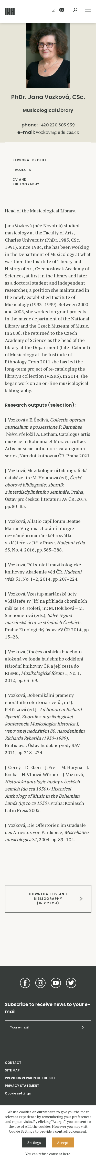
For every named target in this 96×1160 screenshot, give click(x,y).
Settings (34, 1142)
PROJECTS (22, 170)
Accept (63, 1142)
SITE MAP (12, 1070)
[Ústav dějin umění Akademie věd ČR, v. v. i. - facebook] (25, 983)
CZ (53, 10)
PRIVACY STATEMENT (22, 1085)
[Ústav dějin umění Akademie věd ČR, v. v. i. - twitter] (71, 983)
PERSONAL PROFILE (30, 160)
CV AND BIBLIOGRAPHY (26, 181)
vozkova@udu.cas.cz (57, 132)
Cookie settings (18, 1093)
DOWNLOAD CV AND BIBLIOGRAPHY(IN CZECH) (48, 898)
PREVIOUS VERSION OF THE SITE (30, 1078)
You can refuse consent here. (48, 1153)
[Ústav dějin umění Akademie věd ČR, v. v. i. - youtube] (56, 983)
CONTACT (13, 1062)
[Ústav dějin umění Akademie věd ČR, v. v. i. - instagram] (40, 983)
